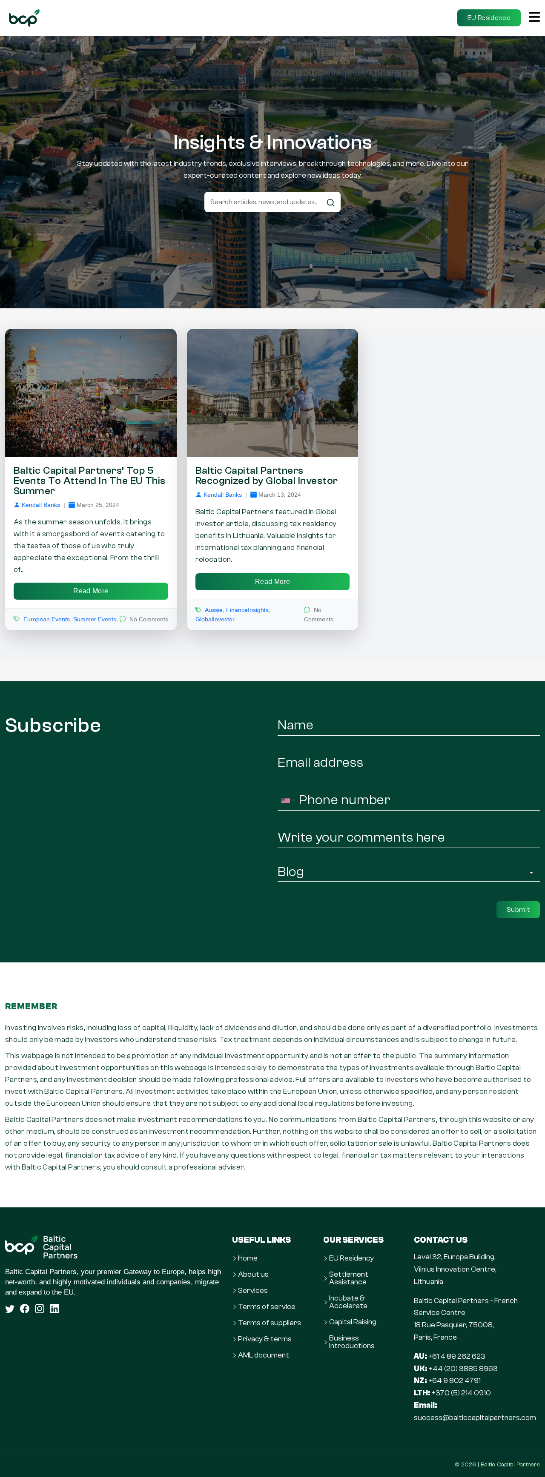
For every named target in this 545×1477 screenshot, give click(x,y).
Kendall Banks (41, 504)
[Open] (534, 17)
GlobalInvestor (215, 619)
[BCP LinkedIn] (54, 1308)
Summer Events (94, 619)
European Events (46, 619)
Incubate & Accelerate (348, 1302)
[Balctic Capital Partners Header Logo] (24, 18)
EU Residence (489, 18)
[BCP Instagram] (39, 1308)
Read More (90, 591)
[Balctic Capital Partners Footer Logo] (113, 1247)
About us (253, 1274)
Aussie (214, 609)
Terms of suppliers (269, 1323)
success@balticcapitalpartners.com (475, 1417)
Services (253, 1291)
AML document (263, 1355)
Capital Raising (352, 1322)
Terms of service (266, 1307)
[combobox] (288, 800)
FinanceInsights (247, 609)
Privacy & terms (265, 1339)
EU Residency (351, 1258)
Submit (518, 910)
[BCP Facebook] (24, 1308)
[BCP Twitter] (9, 1308)
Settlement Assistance (348, 1278)
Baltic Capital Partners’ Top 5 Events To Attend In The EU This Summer (90, 481)
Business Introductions (352, 1342)
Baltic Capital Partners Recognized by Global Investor (266, 476)
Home (248, 1258)
